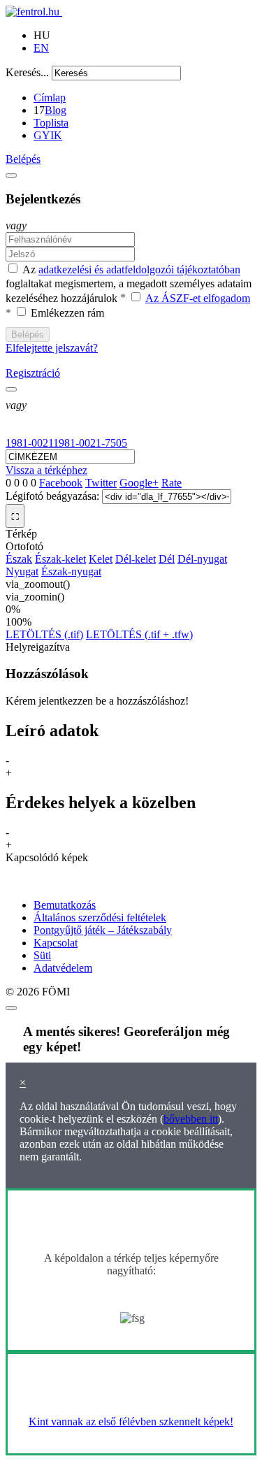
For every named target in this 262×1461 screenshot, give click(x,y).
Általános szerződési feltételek (100, 917)
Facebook (60, 483)
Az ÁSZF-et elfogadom (197, 298)
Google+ (139, 483)
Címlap (50, 97)
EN (41, 48)
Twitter (101, 483)
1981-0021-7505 (90, 443)
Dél (167, 559)
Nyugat (22, 571)
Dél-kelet (135, 559)
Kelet (100, 559)
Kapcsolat (56, 943)
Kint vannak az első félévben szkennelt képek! (131, 1421)
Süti (42, 955)
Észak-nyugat (71, 571)
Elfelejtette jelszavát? (52, 348)
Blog (55, 110)
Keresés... (27, 72)
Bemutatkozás (65, 905)
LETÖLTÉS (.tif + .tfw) (139, 634)
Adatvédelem (63, 968)
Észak (19, 559)
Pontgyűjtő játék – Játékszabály (103, 930)
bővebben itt (190, 1119)
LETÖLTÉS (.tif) (44, 634)
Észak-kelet (60, 559)
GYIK (48, 135)
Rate (171, 483)
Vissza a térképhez (46, 470)
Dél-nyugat (202, 559)
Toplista (51, 123)
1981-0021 (29, 443)
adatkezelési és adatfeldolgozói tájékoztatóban (139, 270)
